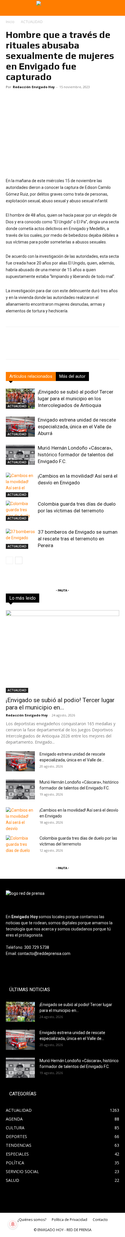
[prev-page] (9, 560)
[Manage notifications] (12, 1224)
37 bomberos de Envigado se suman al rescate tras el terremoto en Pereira (77, 538)
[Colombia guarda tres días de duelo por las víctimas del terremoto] (20, 511)
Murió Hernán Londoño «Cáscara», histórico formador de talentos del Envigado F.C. (75, 454)
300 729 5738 (36, 947)
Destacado (53, 598)
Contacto (100, 1219)
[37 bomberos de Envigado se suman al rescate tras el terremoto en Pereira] (20, 539)
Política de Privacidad (69, 1219)
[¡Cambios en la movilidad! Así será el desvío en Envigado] (20, 485)
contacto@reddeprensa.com (44, 953)
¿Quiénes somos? (31, 1219)
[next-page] (18, 560)
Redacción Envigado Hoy (34, 87)
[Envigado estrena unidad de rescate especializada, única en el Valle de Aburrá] (20, 427)
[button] (9, 8)
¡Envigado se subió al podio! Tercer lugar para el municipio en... (60, 704)
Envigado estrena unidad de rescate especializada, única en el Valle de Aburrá (77, 426)
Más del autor (72, 376)
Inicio (10, 21)
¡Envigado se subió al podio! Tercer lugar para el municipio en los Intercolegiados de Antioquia (75, 398)
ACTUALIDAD (32, 21)
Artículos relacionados (30, 376)
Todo (32, 598)
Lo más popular (82, 598)
